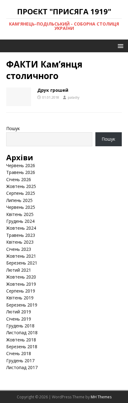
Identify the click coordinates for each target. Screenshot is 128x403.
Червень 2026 (20, 165)
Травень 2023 (20, 235)
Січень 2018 (18, 353)
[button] (119, 45)
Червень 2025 (20, 207)
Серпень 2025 (20, 193)
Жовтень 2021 (21, 256)
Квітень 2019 (20, 298)
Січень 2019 (18, 319)
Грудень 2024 (20, 221)
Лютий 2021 (18, 270)
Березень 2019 (21, 305)
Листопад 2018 (22, 332)
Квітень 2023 (20, 242)
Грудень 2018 (20, 326)
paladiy (74, 97)
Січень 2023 (18, 249)
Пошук (13, 128)
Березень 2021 (21, 263)
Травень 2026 (20, 172)
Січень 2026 (18, 179)
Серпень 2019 (20, 291)
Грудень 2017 (20, 360)
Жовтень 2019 (21, 284)
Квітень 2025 (20, 214)
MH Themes (101, 397)
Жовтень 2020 (21, 277)
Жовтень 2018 (21, 340)
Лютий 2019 (18, 312)
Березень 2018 (21, 346)
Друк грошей (52, 90)
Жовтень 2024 (21, 228)
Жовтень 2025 (21, 186)
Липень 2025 (19, 200)
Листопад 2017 (22, 367)
